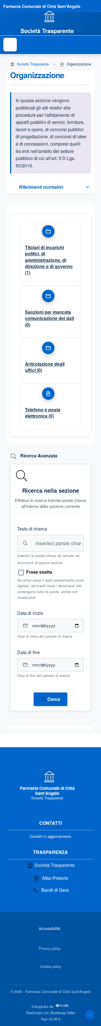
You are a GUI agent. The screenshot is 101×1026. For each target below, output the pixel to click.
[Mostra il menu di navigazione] (10, 44)
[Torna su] (90, 1015)
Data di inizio (30, 613)
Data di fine (28, 652)
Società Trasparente (33, 64)
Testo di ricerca (32, 528)
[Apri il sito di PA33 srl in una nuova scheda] (62, 1005)
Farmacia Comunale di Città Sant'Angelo (42, 6)
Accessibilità (49, 928)
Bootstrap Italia (62, 1012)
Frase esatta (39, 572)
